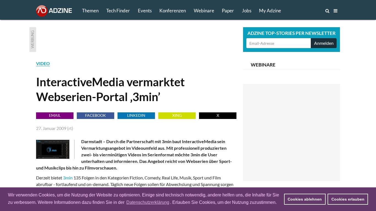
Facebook (95, 115)
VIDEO (43, 63)
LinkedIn (136, 115)
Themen (90, 10)
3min (68, 177)
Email (55, 115)
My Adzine (270, 10)
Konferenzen (172, 10)
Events (145, 10)
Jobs (246, 10)
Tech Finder (118, 10)
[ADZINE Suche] (309, 11)
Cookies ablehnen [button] (305, 199)
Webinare (204, 10)
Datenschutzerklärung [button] (147, 202)
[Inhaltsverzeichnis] (335, 11)
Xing (177, 115)
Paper (228, 10)
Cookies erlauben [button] (347, 199)
